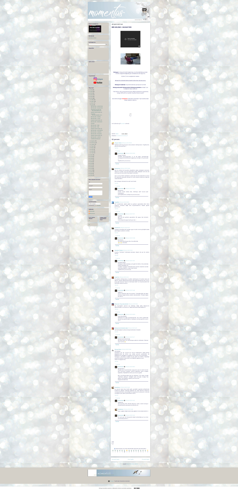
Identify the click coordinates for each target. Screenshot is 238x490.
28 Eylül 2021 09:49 (125, 168)
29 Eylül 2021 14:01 (132, 328)
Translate (99, 205)
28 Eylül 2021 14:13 (124, 277)
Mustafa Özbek (119, 250)
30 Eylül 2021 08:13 (130, 366)
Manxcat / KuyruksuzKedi (121, 304)
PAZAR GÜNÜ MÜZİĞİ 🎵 (96, 112)
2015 (91, 163)
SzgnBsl (117, 202)
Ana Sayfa (131, 459)
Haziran (93, 144)
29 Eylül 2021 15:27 (130, 337)
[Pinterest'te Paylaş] (126, 133)
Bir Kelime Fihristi (92, 37)
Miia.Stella (92, 211)
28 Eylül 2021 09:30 (127, 142)
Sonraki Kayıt (115, 459)
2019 (91, 156)
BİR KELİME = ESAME (96, 116)
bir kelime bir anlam (121, 135)
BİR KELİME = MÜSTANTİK (97, 130)
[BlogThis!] (123, 133)
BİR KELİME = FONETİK (96, 132)
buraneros (117, 168)
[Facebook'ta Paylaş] (125, 133)
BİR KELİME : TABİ (95, 127)
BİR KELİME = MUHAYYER (97, 108)
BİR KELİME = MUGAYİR (96, 133)
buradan (123, 123)
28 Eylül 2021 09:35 (130, 153)
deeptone (117, 387)
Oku (135, 488)
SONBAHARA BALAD (95, 138)
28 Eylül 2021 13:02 (128, 250)
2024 (91, 93)
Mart (92, 149)
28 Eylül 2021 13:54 (130, 260)
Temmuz (93, 142)
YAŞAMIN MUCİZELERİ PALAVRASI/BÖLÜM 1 (96, 110)
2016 (91, 161)
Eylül (92, 104)
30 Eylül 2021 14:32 (130, 415)
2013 (91, 166)
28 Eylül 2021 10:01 (130, 214)
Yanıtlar (118, 151)
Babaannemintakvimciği (121, 328)
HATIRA (92, 123)
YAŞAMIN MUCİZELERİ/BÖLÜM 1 (96, 114)
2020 (91, 154)
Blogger (112, 481)
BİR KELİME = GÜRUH (96, 137)
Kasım (92, 101)
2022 (91, 96)
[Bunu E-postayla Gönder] (122, 133)
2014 (91, 165)
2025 (91, 91)
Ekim (92, 103)
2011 (91, 170)
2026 (91, 89)
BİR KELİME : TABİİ (95, 125)
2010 (91, 171)
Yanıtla (116, 148)
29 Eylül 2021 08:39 (130, 314)
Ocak (92, 152)
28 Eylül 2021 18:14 (133, 304)
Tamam (138, 488)
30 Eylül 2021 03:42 (126, 349)
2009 (91, 173)
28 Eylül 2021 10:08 (130, 238)
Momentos (121, 153)
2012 (91, 168)
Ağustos (93, 141)
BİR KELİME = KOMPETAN (97, 106)
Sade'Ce (117, 277)
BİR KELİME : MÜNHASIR (96, 121)
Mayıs (92, 146)
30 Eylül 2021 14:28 (128, 409)
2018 (91, 158)
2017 (91, 160)
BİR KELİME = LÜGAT (95, 118)
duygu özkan (118, 142)
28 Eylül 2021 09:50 (124, 202)
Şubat (92, 151)
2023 (91, 94)
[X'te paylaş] (124, 133)
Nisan (92, 147)
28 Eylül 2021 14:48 (130, 290)
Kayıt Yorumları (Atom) (132, 464)
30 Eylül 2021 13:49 (125, 387)
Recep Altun (118, 349)
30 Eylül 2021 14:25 (130, 400)
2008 (91, 175)
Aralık (92, 99)
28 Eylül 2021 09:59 (130, 188)
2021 (91, 98)
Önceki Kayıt (145, 459)
